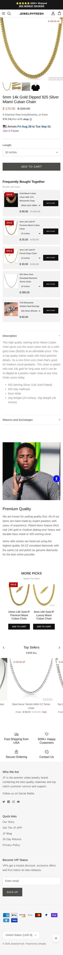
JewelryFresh (17, 943)
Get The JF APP (12, 827)
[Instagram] (13, 802)
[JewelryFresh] (31, 13)
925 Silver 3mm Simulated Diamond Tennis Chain (28, 278)
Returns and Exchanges (18, 419)
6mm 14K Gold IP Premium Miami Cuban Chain (30, 225)
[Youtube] (18, 802)
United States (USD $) (18, 935)
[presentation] (5, 601)
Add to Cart (31, 166)
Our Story (8, 821)
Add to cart (50, 203)
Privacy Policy (11, 845)
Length (7, 145)
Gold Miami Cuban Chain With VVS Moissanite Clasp (28, 197)
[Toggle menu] (3, 13)
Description (10, 335)
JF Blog (7, 833)
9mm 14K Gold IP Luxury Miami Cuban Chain (44, 615)
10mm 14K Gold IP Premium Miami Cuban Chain (19, 615)
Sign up (12, 892)
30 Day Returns (12, 839)
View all (31, 653)
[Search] (10, 13)
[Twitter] (4, 802)
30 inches (11, 152)
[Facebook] (8, 802)
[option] (31, 48)
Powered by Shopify (36, 943)
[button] (56, 479)
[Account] (52, 13)
